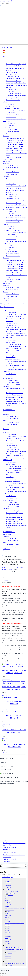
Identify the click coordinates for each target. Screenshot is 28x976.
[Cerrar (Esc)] (5, 973)
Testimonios (7, 161)
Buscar (2, 3)
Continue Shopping (7, 877)
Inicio (3, 567)
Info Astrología (11, 89)
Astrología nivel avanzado (14, 98)
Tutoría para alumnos (13, 157)
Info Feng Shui (11, 62)
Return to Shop (16, 874)
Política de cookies (9, 841)
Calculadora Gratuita (13, 100)
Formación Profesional (14, 66)
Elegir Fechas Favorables (14, 142)
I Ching (5, 102)
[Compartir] (3, 973)
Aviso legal (6, 849)
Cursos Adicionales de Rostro (16, 119)
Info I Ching (10, 104)
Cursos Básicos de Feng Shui (16, 64)
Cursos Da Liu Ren (12, 125)
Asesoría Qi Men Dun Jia (14, 151)
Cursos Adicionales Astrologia (16, 95)
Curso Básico (10, 91)
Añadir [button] (10, 895)
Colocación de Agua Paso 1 (15, 144)
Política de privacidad (10, 847)
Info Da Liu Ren (11, 123)
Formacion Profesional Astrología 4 (15, 963)
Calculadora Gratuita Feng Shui (16, 85)
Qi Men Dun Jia (8, 127)
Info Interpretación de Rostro (16, 110)
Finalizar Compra (12, 174)
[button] (5, 581)
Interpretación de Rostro (11, 108)
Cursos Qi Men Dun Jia (13, 131)
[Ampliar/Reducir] (0, 973)
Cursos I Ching (11, 106)
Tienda (5, 170)
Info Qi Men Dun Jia (12, 129)
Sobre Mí (6, 163)
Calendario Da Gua (12, 76)
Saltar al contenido (6, 1)
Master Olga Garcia (12, 165)
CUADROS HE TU (9, 159)
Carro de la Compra (12, 172)
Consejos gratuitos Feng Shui (16, 83)
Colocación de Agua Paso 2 (15, 146)
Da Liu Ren (6, 121)
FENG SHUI (7, 59)
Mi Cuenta (6, 176)
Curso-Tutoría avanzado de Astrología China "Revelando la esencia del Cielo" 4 (14, 949)
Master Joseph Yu (12, 167)
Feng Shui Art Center (7, 47)
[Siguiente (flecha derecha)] (2, 975)
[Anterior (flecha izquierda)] (0, 975)
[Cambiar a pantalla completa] (2, 973)
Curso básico (10, 112)
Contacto (6, 178)
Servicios (6, 136)
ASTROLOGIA (7, 87)
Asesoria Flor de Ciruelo (14, 148)
